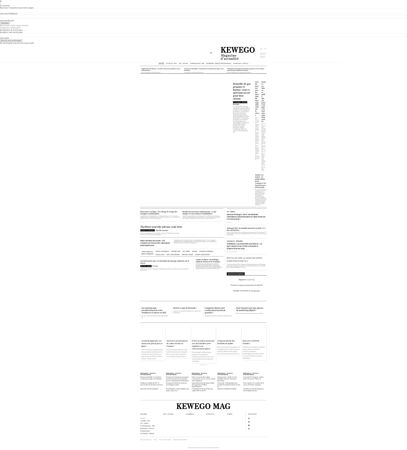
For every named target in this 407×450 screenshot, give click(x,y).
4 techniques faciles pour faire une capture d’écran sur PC (202, 389)
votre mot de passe (7, 20)
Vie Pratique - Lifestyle (240, 102)
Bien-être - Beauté (146, 266)
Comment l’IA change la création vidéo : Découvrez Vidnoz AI (253, 378)
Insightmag (250, 280)
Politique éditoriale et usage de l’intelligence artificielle (203, 447)
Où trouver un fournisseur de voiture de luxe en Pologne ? (177, 343)
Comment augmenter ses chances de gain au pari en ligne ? (151, 343)
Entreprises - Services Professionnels (148, 374)
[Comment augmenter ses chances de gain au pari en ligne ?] (152, 333)
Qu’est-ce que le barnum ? (185, 308)
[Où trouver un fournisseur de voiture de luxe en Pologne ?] (178, 333)
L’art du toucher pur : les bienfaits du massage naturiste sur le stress (164, 262)
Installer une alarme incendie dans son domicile (244, 259)
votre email (4, 38)
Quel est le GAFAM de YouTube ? (227, 389)
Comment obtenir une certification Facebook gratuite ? (215, 310)
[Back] (0, 3)
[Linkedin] (249, 425)
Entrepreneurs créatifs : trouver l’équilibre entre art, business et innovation (227, 378)
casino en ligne (244, 285)
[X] (249, 428)
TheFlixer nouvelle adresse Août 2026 (161, 226)
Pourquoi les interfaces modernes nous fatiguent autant (176, 384)
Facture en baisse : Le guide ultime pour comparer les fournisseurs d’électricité (263, 101)
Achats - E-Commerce (147, 230)
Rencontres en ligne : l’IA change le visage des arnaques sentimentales (158, 213)
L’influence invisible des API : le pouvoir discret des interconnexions (151, 384)
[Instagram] (249, 422)
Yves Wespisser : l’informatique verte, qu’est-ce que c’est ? (177, 389)
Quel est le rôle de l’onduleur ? (149, 389)
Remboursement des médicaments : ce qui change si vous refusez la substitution (199, 213)
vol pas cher (255, 291)
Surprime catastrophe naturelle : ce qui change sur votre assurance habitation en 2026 (244, 246)
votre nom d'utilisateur (9, 14)
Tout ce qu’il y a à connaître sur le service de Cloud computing (253, 384)
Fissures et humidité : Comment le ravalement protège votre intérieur (151, 378)
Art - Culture (231, 211)
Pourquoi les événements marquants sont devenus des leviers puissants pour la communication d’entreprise (177, 378)
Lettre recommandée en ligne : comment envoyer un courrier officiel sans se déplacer (203, 378)
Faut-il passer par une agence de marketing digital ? (249, 309)
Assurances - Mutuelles (235, 241)
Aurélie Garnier (162, 230)
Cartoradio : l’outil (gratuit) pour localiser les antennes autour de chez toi (228, 384)
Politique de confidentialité (10, 28)
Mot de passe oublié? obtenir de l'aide (14, 25)
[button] (211, 53)
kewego (236, 104)
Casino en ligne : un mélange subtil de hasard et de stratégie (208, 260)
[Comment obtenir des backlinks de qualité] (228, 333)
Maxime (229, 222)
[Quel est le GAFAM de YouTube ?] (254, 333)
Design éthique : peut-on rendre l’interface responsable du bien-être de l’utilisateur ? (246, 216)
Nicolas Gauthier (232, 252)
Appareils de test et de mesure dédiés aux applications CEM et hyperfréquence (203, 384)
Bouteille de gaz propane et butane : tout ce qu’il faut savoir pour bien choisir (242, 91)
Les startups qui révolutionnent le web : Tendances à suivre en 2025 (153, 310)
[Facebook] (249, 418)
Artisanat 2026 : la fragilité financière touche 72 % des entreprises (246, 229)
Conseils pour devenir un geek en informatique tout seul (253, 389)
